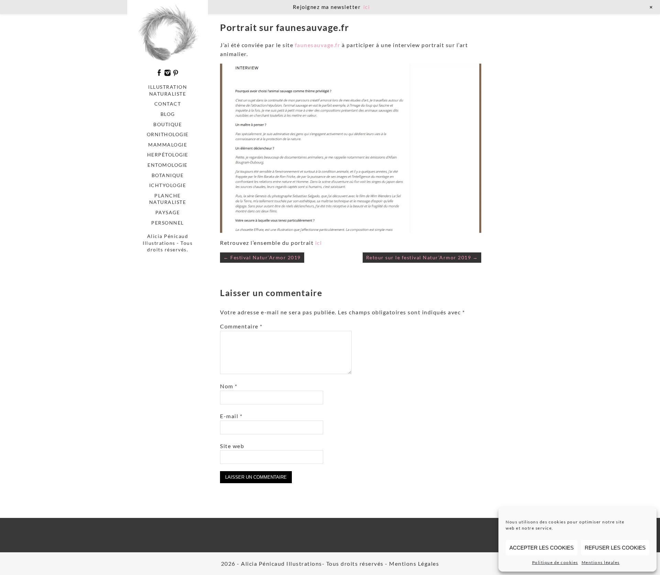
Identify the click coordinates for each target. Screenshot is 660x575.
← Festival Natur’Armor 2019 (262, 257)
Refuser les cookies (615, 548)
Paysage (167, 212)
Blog (168, 114)
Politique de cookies (555, 562)
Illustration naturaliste (167, 90)
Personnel (167, 223)
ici (318, 242)
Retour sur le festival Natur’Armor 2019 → (422, 257)
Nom (229, 386)
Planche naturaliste (167, 199)
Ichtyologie (167, 185)
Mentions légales (601, 562)
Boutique (167, 124)
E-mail (231, 416)
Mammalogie (167, 145)
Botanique (168, 175)
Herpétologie (167, 155)
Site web (232, 446)
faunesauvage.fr (317, 45)
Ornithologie (168, 134)
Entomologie (167, 165)
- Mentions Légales (412, 563)
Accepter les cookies (541, 548)
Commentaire (241, 326)
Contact (167, 104)
